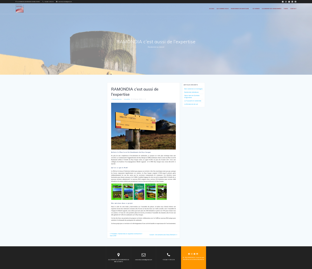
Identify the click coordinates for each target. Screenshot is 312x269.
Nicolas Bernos (117, 99)
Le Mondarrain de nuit (191, 104)
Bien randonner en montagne (193, 89)
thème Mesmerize (198, 259)
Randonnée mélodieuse (191, 92)
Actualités (127, 99)
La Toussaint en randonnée (192, 101)
